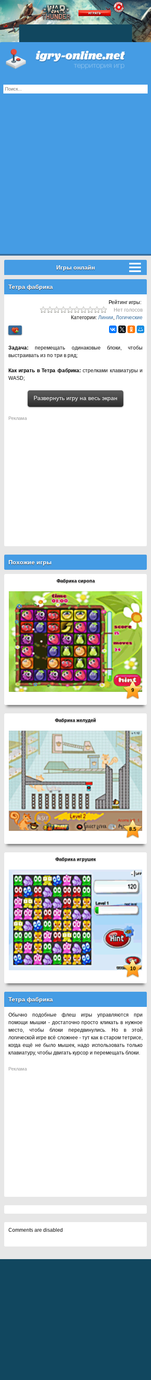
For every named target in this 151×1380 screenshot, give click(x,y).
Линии (105, 317)
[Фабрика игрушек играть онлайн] (75, 919)
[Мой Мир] (140, 329)
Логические (129, 317)
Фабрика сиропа (76, 580)
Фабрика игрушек (75, 859)
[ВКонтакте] (113, 329)
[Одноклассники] (131, 329)
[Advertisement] (75, 178)
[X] (122, 329)
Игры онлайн (75, 59)
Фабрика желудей (75, 720)
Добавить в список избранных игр (15, 330)
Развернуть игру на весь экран (75, 398)
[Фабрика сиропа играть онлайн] (75, 641)
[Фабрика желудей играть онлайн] (75, 780)
